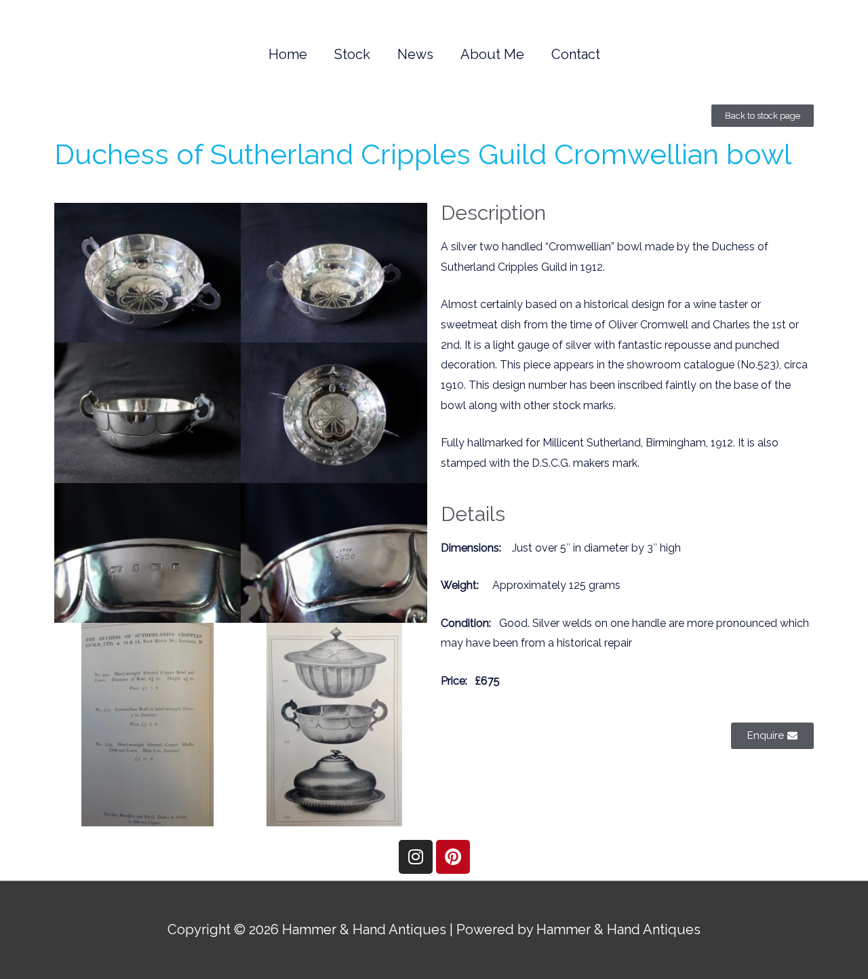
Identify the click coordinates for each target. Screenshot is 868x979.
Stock (352, 54)
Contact (575, 54)
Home (288, 54)
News (415, 54)
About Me (492, 54)
